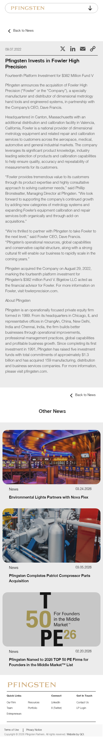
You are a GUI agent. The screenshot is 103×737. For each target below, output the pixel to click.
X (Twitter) (56, 708)
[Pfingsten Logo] (27, 8)
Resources (34, 703)
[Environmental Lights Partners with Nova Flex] (51, 457)
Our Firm (11, 703)
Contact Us (82, 703)
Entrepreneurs (14, 714)
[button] (90, 8)
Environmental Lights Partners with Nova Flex (48, 497)
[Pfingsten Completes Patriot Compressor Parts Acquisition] (51, 535)
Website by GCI (75, 734)
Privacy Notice (34, 730)
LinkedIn (55, 703)
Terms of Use (11, 730)
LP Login (81, 708)
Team (9, 708)
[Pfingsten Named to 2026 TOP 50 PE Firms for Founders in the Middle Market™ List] (51, 619)
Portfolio (32, 708)
